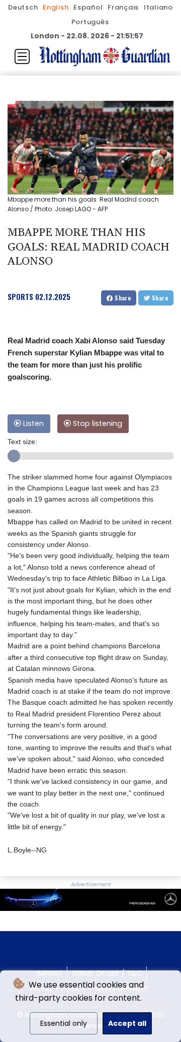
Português (90, 22)
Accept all (127, 1023)
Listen (32, 423)
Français (123, 7)
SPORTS (20, 296)
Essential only (63, 1023)
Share (122, 297)
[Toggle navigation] (22, 56)
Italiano (158, 7)
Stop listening (96, 423)
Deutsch (23, 7)
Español (88, 7)
